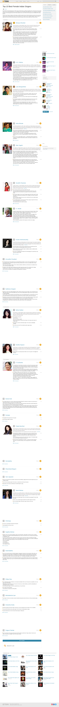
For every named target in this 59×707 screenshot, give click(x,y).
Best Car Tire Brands (46, 19)
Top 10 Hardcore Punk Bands (48, 683)
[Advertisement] (22, 53)
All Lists (17, 1)
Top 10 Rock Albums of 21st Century (31, 684)
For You (28, 1)
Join (40, 1)
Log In (38, 1)
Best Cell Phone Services (47, 12)
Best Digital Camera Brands (47, 14)
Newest (21, 1)
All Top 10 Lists (4, 4)
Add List (24, 1)
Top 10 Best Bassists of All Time (31, 667)
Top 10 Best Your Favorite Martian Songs (30, 678)
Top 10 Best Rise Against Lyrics (14, 677)
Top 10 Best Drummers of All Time (48, 667)
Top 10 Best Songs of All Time (31, 655)
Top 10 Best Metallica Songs (13, 672)
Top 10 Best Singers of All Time (49, 655)
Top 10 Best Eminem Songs (48, 672)
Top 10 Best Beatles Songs (13, 666)
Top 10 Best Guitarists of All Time (48, 661)
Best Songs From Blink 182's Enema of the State (48, 678)
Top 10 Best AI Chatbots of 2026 (48, 8)
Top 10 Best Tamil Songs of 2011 (13, 684)
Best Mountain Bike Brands (47, 17)
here (46, 149)
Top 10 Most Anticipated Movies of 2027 (49, 10)
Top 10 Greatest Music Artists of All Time (31, 661)
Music (8, 4)
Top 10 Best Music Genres (31, 672)
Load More (22, 640)
